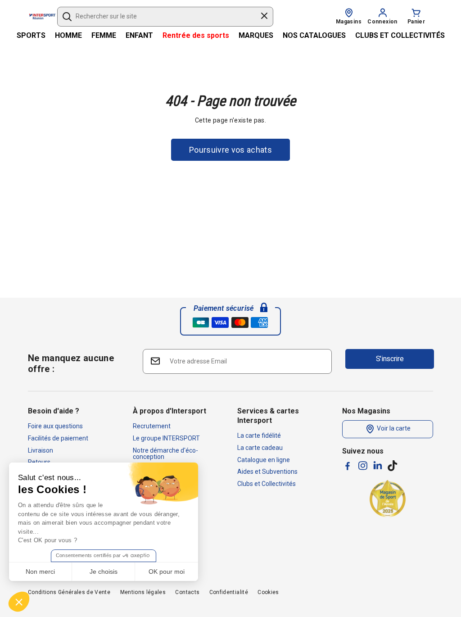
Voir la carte (393, 428)
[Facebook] (347, 466)
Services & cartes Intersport (268, 416)
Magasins (349, 21)
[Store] (348, 12)
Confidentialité (228, 592)
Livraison (40, 450)
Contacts (187, 592)
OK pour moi (167, 571)
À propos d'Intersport (169, 411)
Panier (416, 21)
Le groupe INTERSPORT (166, 438)
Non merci (40, 571)
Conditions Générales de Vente (69, 592)
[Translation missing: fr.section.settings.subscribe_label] (154, 361)
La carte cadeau (260, 447)
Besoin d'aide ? (53, 411)
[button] (19, 601)
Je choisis (104, 571)
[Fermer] (264, 17)
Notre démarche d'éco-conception (165, 453)
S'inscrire (390, 358)
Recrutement (152, 426)
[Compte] (382, 12)
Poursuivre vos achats (230, 149)
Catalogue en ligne (263, 459)
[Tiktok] (392, 465)
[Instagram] (362, 465)
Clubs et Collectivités (266, 483)
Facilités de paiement (58, 438)
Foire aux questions (55, 426)
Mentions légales (143, 592)
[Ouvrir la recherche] (67, 16)
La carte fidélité (259, 435)
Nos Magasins (366, 411)
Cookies (268, 592)
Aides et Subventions (267, 471)
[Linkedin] (378, 465)
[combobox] (161, 16)
